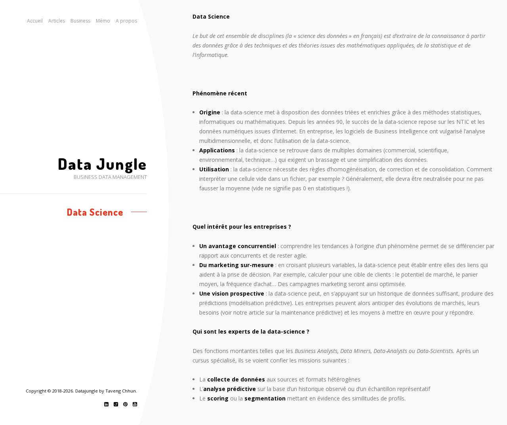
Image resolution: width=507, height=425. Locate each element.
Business (80, 20)
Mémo (103, 20)
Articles (56, 20)
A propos (126, 20)
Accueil (35, 20)
